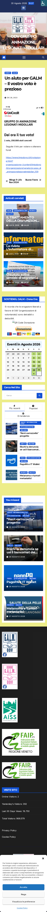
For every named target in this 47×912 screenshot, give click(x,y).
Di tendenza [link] (23, 416)
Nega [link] (23, 894)
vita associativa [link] (27, 427)
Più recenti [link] (14, 408)
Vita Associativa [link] (20, 242)
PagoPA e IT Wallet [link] (30, 464)
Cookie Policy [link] (22, 908)
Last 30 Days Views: (12, 811)
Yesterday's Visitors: (12, 804)
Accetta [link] (23, 887)
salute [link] (10, 214)
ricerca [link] (33, 210)
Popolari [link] (33, 408)
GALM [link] (15, 73)
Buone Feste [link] (31, 180)
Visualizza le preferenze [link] (23, 901)
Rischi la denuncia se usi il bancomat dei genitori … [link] (29, 450)
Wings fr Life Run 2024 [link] (15, 181)
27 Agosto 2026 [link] (17, 616)
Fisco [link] (23, 458)
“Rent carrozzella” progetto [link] (20, 520)
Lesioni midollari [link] (20, 210)
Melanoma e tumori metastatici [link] (30, 477)
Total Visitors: (9, 818)
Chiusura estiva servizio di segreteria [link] (22, 276)
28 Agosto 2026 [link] (17, 587)
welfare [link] (24, 430)
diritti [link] (23, 444)
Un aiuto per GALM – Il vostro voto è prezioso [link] (23, 84)
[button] (43, 858)
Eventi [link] (7, 73)
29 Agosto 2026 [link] (17, 557)
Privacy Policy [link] (9, 830)
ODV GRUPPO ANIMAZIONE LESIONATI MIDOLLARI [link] (23, 42)
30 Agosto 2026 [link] (17, 527)
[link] (44, 3)
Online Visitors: (10, 796)
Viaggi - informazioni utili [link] (29, 422)
